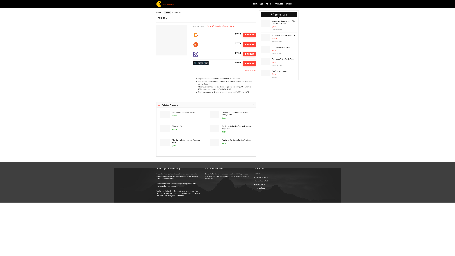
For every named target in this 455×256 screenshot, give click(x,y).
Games (167, 12)
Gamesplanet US (277, 30)
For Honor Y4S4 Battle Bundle (283, 35)
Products (279, 4)
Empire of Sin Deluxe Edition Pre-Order (237, 140)
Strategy (232, 26)
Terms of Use (260, 188)
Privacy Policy (260, 184)
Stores (289, 4)
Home (158, 12)
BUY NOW (249, 35)
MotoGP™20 (177, 126)
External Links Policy (262, 181)
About (268, 4)
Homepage (258, 4)
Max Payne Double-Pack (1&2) (183, 112)
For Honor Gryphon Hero (281, 47)
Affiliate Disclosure (261, 177)
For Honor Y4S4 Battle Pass (283, 59)
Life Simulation (216, 26)
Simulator (225, 26)
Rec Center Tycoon (279, 71)
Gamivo (274, 77)
